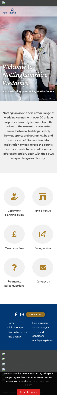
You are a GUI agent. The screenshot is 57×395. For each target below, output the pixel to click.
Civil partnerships (16, 332)
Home (10, 322)
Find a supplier (40, 322)
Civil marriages (15, 327)
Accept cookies (28, 392)
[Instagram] (22, 314)
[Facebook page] (16, 314)
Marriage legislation (42, 340)
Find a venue (14, 336)
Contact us (35, 314)
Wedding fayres (40, 327)
